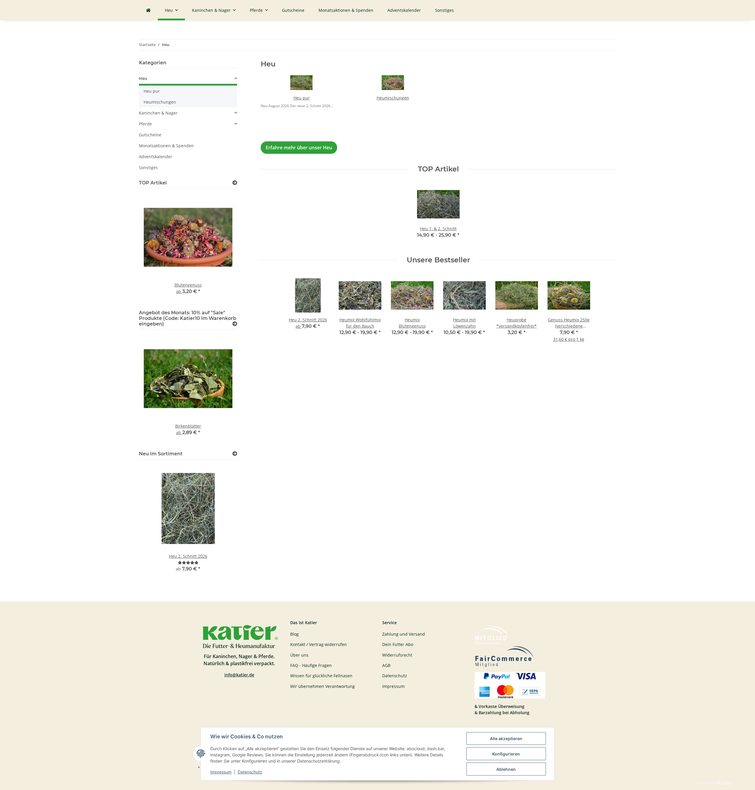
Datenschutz (250, 771)
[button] (188, 79)
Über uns (299, 655)
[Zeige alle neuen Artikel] (234, 454)
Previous (153, 248)
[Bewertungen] (188, 562)
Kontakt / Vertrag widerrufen (318, 644)
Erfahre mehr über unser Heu (299, 147)
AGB (386, 665)
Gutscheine (150, 135)
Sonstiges (148, 167)
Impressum (221, 771)
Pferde (145, 124)
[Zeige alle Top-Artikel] (234, 183)
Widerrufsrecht (397, 655)
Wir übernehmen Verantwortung (322, 686)
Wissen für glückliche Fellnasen (321, 675)
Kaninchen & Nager (158, 113)
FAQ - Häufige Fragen (311, 665)
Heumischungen (393, 98)
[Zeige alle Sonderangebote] (234, 324)
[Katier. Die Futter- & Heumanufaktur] (148, 10)
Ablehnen (506, 769)
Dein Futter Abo (397, 644)
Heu (143, 78)
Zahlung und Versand (403, 634)
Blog (294, 634)
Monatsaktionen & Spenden (166, 145)
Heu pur (301, 98)
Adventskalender (155, 156)
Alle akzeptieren (506, 738)
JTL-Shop (724, 782)
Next (222, 248)
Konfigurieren (506, 753)
